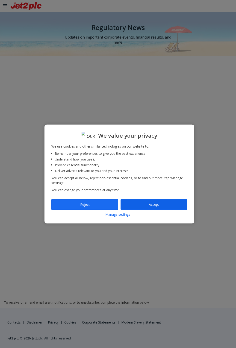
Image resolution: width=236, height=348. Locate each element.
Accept (154, 204)
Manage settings (117, 214)
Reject (85, 204)
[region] (119, 174)
